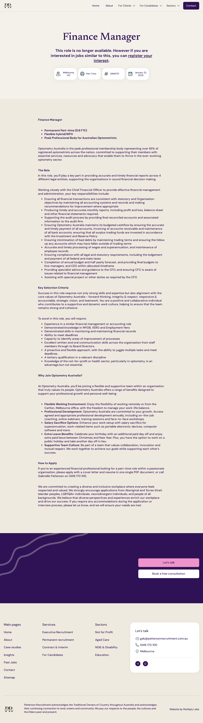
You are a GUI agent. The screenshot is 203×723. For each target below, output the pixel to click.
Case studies (12, 647)
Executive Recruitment (57, 632)
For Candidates (52, 655)
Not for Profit (104, 632)
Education (102, 655)
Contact (191, 5)
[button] (127, 6)
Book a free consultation (168, 574)
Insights (9, 655)
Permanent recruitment (58, 640)
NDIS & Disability (106, 647)
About (109, 5)
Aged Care (102, 640)
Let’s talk (169, 562)
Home (95, 5)
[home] (8, 5)
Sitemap (9, 677)
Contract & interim (55, 647)
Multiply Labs (191, 709)
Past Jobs (10, 662)
